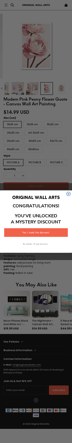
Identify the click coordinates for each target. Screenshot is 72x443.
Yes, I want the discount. (36, 232)
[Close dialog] (68, 194)
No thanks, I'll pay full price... (36, 244)
